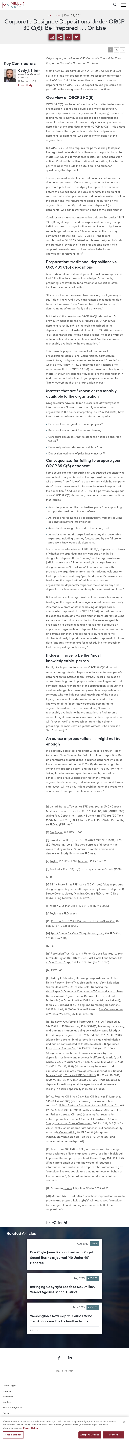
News (94, 1244)
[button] (123, 5)
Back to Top (64, 1371)
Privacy (7, 1413)
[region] (64, 1429)
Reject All (113, 1435)
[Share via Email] (48, 1222)
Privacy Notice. (30, 1428)
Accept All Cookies (89, 1435)
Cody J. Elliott (29, 71)
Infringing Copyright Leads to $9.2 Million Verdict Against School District (62, 1289)
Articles (54, 15)
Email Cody (25, 85)
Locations (8, 1391)
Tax (35, 1330)
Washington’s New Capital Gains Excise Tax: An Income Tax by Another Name (61, 1318)
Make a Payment (12, 1407)
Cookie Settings (13, 1435)
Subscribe (8, 1397)
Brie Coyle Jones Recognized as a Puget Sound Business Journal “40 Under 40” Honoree (61, 1258)
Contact (7, 1402)
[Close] (123, 1422)
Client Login (9, 1386)
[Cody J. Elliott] (10, 78)
